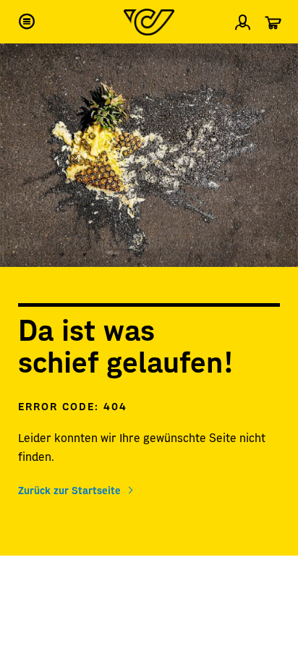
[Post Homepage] (149, 22)
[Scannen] (275, 61)
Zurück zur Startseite (69, 490)
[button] (26, 21)
